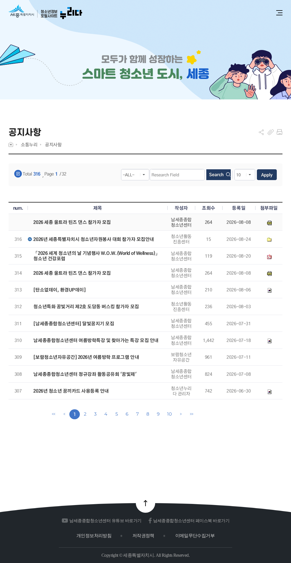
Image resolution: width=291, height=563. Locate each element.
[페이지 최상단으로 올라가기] (145, 503)
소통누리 (29, 144)
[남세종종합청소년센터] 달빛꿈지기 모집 (73, 323)
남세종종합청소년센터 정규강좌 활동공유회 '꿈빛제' (84, 374)
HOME (11, 144)
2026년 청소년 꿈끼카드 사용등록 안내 (71, 391)
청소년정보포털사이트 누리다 (45, 12)
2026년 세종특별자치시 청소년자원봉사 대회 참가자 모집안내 (93, 239)
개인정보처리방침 (93, 535)
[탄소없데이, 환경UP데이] (59, 290)
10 (169, 414)
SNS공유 (261, 132)
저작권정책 (143, 535)
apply (267, 175)
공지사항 (53, 144)
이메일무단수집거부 (195, 535)
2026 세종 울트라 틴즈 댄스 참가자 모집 (72, 222)
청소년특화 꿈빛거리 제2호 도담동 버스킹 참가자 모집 (86, 306)
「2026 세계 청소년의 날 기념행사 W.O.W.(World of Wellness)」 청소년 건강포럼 (96, 256)
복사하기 (271, 132)
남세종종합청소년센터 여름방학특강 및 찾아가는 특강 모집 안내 (95, 340)
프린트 (279, 132)
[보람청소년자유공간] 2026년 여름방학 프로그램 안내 (86, 357)
